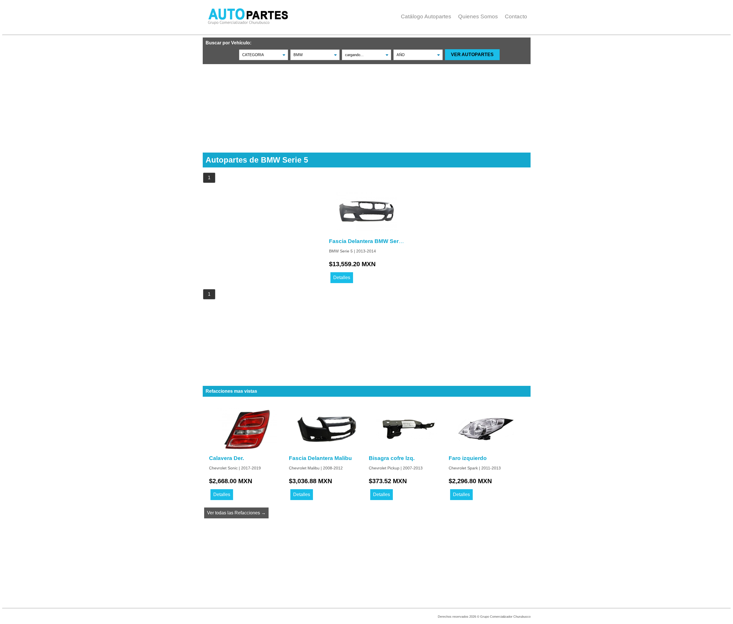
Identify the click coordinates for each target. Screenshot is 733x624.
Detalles (341, 277)
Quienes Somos (478, 16)
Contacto (516, 16)
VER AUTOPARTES (472, 54)
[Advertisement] (367, 104)
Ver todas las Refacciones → (236, 512)
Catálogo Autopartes (426, 16)
